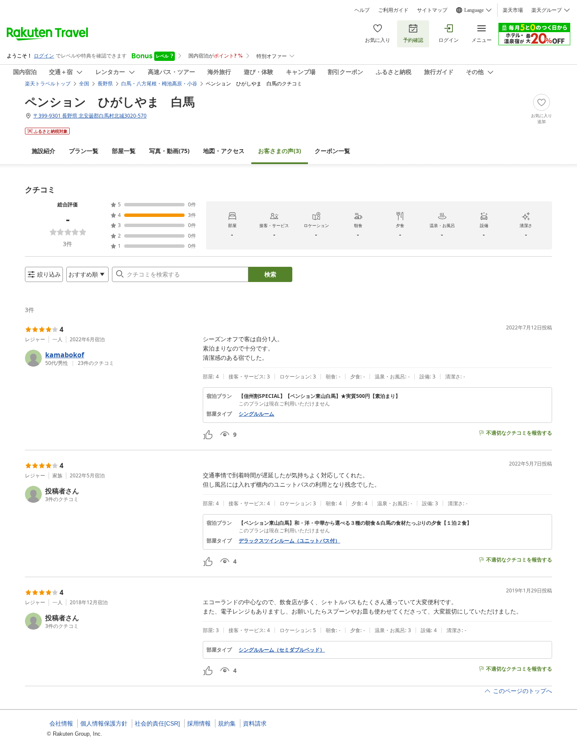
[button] (110, 358)
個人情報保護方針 (104, 723)
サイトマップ (432, 10)
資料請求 (255, 723)
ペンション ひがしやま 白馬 (110, 101)
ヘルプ (362, 10)
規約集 (227, 723)
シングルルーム (256, 414)
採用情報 (199, 723)
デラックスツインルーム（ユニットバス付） (289, 540)
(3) (279, 151)
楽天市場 (513, 10)
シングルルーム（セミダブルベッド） (282, 649)
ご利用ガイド (393, 10)
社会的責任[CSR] (157, 723)
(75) (169, 151)
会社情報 (61, 723)
